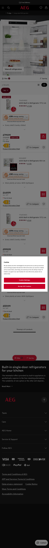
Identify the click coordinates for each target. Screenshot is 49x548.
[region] (24, 274)
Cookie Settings (24, 280)
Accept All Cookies (24, 286)
